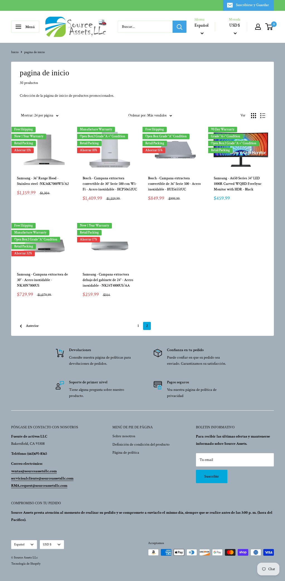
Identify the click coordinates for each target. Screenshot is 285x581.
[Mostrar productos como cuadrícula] (253, 115)
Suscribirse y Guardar (252, 5)
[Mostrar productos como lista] (262, 115)
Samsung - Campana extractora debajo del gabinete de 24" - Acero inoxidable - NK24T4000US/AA (108, 280)
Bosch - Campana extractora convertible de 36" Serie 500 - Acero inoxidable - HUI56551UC (174, 184)
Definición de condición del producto (140, 444)
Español (19, 544)
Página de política (125, 452)
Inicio (15, 52)
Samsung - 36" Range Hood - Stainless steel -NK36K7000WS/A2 (43, 181)
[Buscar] (179, 27)
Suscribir (211, 476)
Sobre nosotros (123, 436)
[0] (269, 26)
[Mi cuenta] (258, 27)
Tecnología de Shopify (25, 564)
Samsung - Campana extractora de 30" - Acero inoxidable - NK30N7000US (42, 280)
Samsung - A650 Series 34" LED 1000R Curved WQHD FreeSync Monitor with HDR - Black (238, 184)
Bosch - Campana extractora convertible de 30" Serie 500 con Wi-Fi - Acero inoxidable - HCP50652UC (110, 184)
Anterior (32, 326)
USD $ (47, 544)
